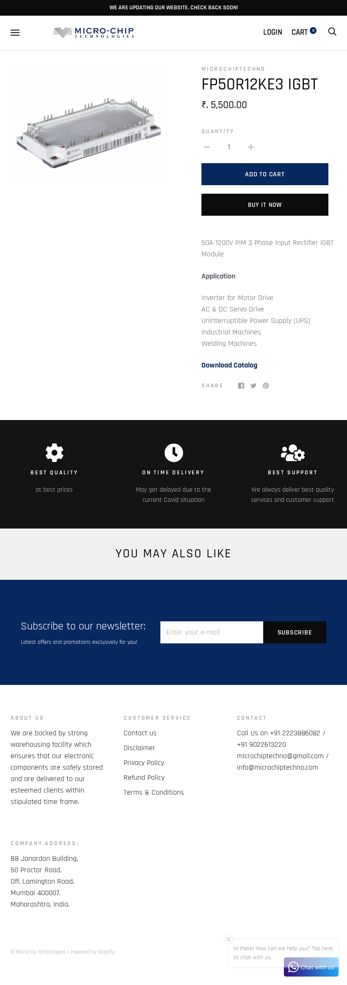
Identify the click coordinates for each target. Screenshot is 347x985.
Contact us (140, 733)
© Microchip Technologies (38, 952)
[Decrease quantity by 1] (206, 147)
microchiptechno (233, 69)
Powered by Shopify (93, 952)
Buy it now (265, 205)
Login (272, 32)
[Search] (332, 32)
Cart (303, 32)
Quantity (217, 131)
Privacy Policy (144, 763)
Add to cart (264, 174)
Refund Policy (144, 777)
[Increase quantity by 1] (250, 147)
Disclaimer (139, 748)
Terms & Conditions (154, 792)
